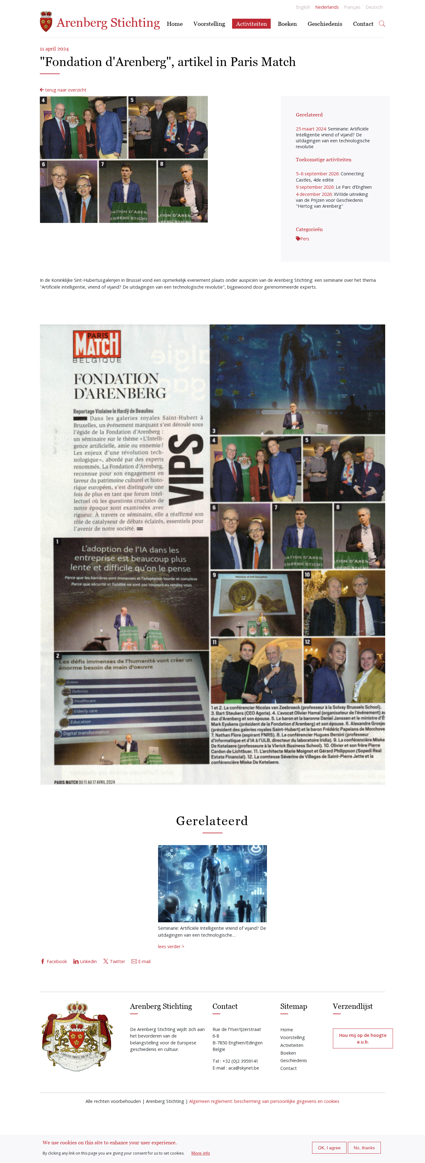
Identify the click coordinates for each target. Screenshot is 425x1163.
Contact (363, 23)
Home (175, 23)
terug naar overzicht (65, 90)
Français (352, 7)
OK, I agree (329, 1147)
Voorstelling (209, 23)
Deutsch (374, 7)
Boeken (287, 23)
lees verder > (171, 946)
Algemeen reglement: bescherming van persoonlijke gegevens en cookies (264, 1101)
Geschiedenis (325, 23)
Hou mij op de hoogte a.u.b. (362, 1038)
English (303, 7)
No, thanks (364, 1147)
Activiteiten (251, 23)
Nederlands (327, 7)
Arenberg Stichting (107, 22)
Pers (304, 239)
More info (200, 1153)
